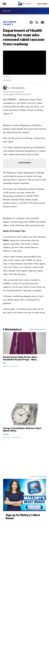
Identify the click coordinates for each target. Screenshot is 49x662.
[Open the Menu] (4, 4)
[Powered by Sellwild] (42, 476)
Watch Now (41, 4)
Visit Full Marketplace (38, 329)
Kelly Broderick (18, 88)
